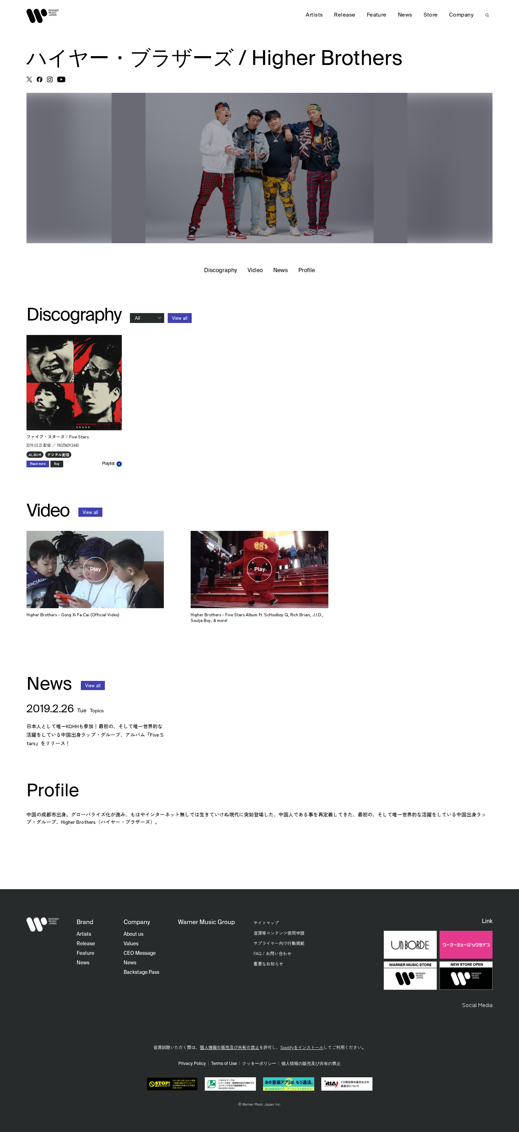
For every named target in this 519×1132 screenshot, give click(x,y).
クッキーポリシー (259, 1064)
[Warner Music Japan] (42, 924)
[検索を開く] (487, 15)
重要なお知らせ (268, 963)
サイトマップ (266, 923)
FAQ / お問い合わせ (272, 953)
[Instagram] (50, 79)
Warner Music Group (206, 923)
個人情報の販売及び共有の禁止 (229, 1047)
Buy (57, 463)
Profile (306, 271)
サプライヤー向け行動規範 (278, 943)
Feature (377, 15)
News (280, 271)
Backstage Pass (141, 972)
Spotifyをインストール (301, 1047)
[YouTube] (61, 79)
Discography (220, 271)
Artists (314, 15)
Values (131, 943)
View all (179, 318)
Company (461, 15)
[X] (29, 79)
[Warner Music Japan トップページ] (42, 16)
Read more (38, 463)
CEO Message (140, 953)
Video (254, 271)
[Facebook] (39, 79)
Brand (85, 923)
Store (431, 15)
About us (133, 934)
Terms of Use (224, 1064)
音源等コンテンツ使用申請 (278, 933)
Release (344, 15)
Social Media (477, 1004)
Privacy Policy (192, 1064)
